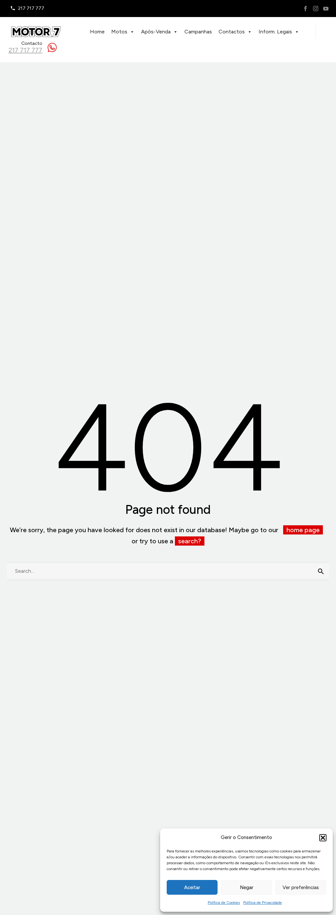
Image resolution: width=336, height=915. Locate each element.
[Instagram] (315, 8)
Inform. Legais (275, 31)
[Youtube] (325, 8)
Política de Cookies (224, 902)
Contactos (232, 31)
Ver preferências (301, 887)
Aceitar (192, 887)
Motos (119, 31)
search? (189, 541)
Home (97, 31)
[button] (323, 837)
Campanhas (198, 31)
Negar (246, 887)
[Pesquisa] (321, 571)
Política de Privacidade (262, 902)
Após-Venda (156, 31)
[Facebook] (305, 8)
